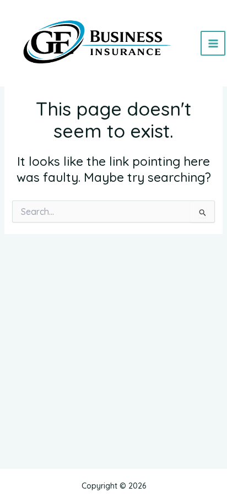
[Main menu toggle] (213, 43)
